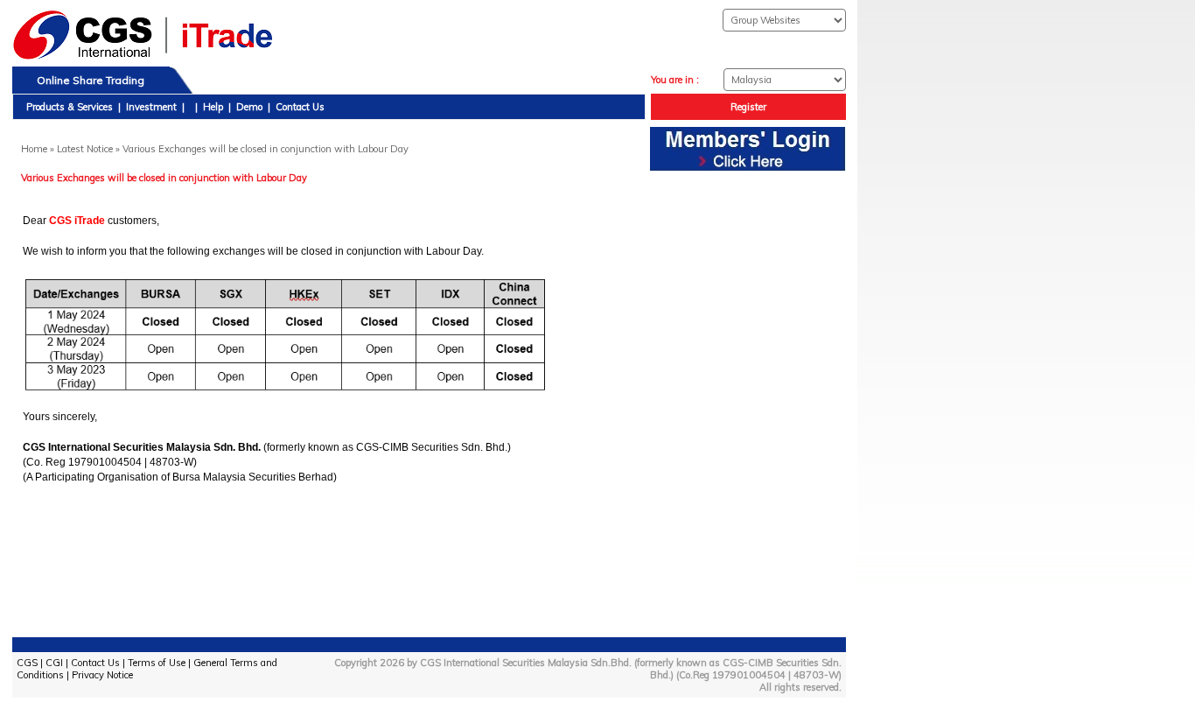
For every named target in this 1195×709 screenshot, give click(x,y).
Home (34, 149)
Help (213, 107)
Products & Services (69, 107)
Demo (249, 107)
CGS (27, 662)
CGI (54, 662)
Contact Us (300, 107)
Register (748, 107)
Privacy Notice (102, 675)
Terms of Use (156, 662)
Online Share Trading (90, 80)
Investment (151, 107)
